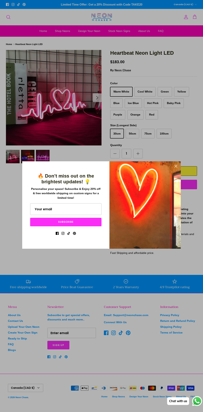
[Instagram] (62, 233)
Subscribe (66, 222)
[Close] (175, 166)
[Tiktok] (68, 233)
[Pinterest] (74, 233)
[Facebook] (57, 233)
